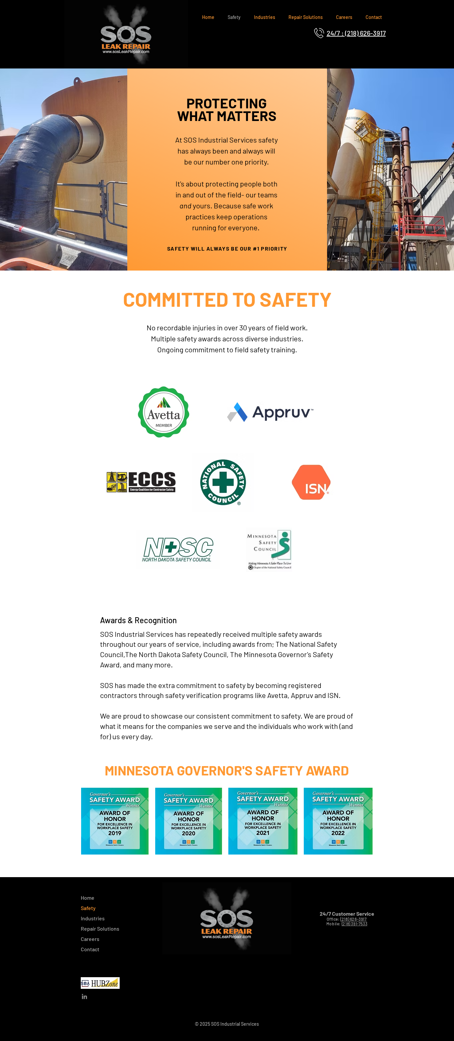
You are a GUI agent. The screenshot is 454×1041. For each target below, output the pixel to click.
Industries (93, 918)
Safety (88, 908)
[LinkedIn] (84, 996)
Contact (90, 949)
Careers (90, 939)
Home (87, 897)
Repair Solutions (100, 928)
